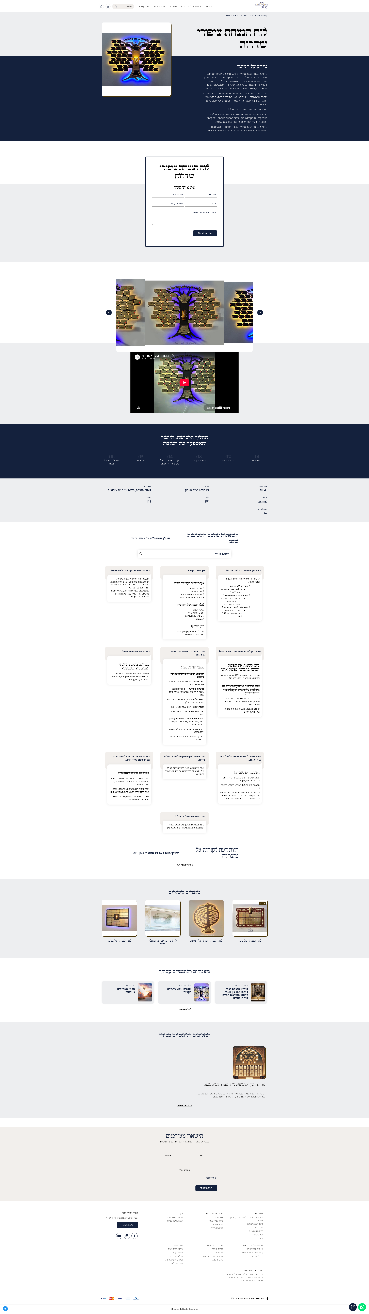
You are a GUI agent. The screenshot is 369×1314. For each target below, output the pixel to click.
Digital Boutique (190, 1309)
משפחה (168, 1155)
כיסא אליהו (218, 1224)
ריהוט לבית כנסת (214, 1213)
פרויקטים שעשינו (256, 1231)
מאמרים (178, 1245)
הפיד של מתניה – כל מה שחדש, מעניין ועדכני (246, 1219)
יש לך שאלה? (150, 538)
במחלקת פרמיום (235, 686)
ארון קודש (218, 1217)
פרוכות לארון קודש (174, 1217)
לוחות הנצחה (253, 15)
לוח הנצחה (261, 502)
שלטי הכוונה (217, 1259)
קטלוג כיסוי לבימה (175, 1220)
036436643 (127, 1225)
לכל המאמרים (184, 1009)
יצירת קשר (144, 6)
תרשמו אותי (206, 1188)
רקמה (180, 1213)
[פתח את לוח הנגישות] (5, 1308)
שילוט (174, 6)
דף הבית (264, 15)
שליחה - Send (205, 233)
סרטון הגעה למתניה (254, 1223)
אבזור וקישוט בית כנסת (213, 1256)
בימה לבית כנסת (216, 1220)
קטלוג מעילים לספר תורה (252, 1252)
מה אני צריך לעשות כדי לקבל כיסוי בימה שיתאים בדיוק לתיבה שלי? (246, 1279)
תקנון (261, 1238)
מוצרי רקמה (178, 1252)
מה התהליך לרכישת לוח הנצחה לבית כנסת (244, 1274)
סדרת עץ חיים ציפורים (121, 490)
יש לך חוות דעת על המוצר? (155, 853)
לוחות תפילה (217, 1252)
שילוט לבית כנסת (214, 1245)
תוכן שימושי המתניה (174, 1259)
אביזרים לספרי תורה (253, 1245)
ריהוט (209, 6)
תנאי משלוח (258, 1234)
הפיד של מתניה (160, 6)
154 (207, 502)
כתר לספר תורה (256, 1256)
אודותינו (259, 1213)
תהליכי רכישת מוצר (253, 1270)
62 (265, 513)
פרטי (201, 1155)
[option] (184, 312)
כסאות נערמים (217, 1228)
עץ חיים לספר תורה (255, 1249)
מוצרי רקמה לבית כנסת (192, 6)
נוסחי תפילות (177, 1263)
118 (148, 502)
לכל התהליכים (184, 1105)
